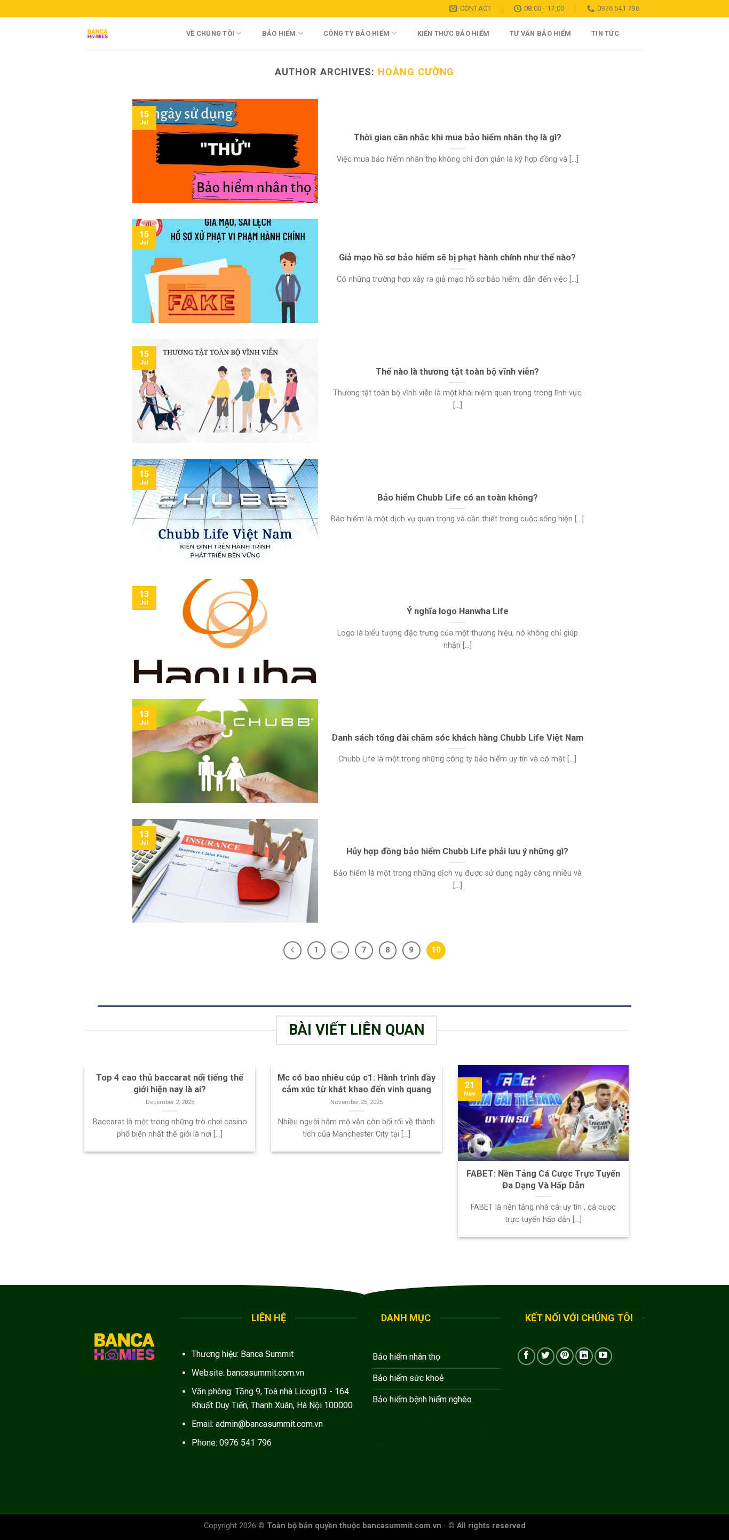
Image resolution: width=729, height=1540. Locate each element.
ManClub (420, 1459)
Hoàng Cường (416, 71)
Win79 (480, 1418)
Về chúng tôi (210, 33)
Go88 (458, 1431)
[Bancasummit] (124, 33)
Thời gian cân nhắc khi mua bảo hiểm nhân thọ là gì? (457, 137)
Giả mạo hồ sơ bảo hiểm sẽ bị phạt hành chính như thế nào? (457, 257)
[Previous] (82, 1158)
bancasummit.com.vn (265, 1373)
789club (423, 1486)
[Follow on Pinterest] (565, 1356)
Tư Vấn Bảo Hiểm (540, 33)
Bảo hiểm (279, 33)
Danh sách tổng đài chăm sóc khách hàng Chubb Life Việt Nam (457, 738)
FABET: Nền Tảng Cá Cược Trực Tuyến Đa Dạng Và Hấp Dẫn (543, 1179)
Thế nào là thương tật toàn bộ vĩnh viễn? (457, 372)
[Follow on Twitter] (545, 1356)
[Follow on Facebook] (526, 1356)
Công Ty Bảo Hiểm (356, 33)
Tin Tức (605, 33)
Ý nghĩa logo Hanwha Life (458, 611)
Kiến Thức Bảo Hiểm (453, 33)
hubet (385, 1431)
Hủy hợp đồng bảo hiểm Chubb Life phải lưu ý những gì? (457, 851)
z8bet (428, 1472)
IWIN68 (462, 1486)
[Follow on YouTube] (603, 1356)
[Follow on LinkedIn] (584, 1356)
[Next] (631, 1158)
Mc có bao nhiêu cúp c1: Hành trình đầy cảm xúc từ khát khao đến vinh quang (356, 1083)
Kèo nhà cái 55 (432, 1418)
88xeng (460, 1459)
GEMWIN (414, 1445)
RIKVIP (454, 1445)
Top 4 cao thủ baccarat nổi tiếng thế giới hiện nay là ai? (169, 1083)
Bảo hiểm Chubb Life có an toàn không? (457, 498)
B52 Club (422, 1431)
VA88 (384, 1459)
